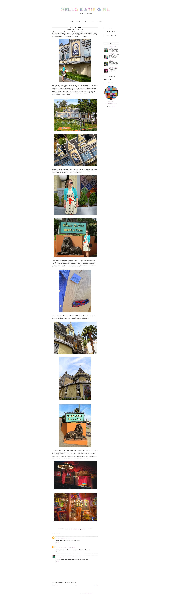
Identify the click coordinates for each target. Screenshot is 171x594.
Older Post (95, 585)
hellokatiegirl (111, 101)
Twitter (78, 528)
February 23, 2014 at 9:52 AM (67, 538)
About (78, 21)
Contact (99, 21)
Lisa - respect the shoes (61, 557)
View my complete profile (111, 103)
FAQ (92, 21)
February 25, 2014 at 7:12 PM (74, 557)
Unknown (58, 538)
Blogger (113, 106)
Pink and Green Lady (113, 67)
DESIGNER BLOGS (89, 593)
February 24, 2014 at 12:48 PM (68, 547)
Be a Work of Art (112, 53)
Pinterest (85, 528)
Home (71, 21)
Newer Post (54, 585)
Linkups (85, 21)
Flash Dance (111, 60)
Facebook (72, 528)
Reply (57, 542)
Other (90, 528)
